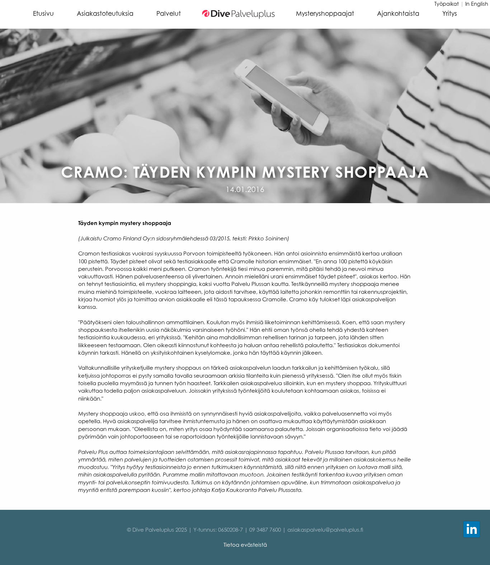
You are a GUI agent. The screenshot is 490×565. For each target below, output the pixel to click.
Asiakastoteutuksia (105, 13)
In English (476, 4)
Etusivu (43, 13)
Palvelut (168, 13)
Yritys (449, 13)
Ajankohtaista (398, 13)
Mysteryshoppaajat (325, 13)
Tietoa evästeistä (245, 544)
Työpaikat (446, 4)
